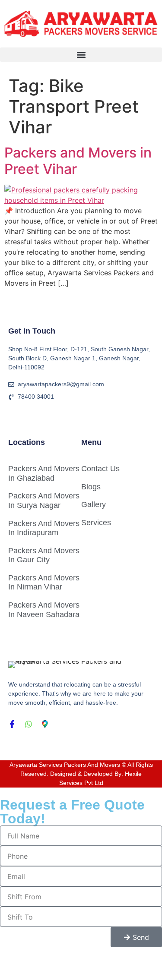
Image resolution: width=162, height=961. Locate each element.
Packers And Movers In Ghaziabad (43, 473)
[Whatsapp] (28, 724)
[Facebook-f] (12, 724)
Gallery (93, 504)
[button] (81, 54)
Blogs (91, 486)
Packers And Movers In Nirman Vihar (43, 582)
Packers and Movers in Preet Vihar (78, 160)
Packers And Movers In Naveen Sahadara (43, 610)
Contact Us (100, 468)
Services (96, 522)
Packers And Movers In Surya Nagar (43, 501)
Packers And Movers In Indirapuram (43, 528)
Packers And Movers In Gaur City (43, 555)
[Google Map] (45, 724)
